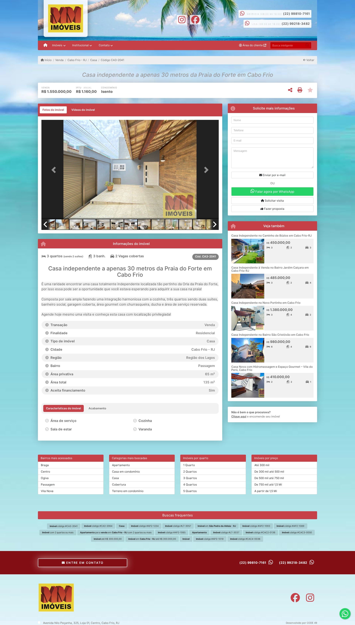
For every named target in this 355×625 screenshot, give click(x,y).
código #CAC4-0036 (245, 539)
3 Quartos (190, 478)
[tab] (53, 109)
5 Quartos (190, 491)
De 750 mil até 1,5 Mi (268, 484)
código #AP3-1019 (210, 539)
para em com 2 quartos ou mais (115, 532)
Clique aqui (238, 416)
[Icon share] (181, 19)
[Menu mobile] (45, 45)
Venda (59, 60)
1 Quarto (189, 465)
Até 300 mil (261, 465)
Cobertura (119, 484)
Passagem (48, 484)
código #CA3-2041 (64, 526)
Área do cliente (252, 45)
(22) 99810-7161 (296, 14)
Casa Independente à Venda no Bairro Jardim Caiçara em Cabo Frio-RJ (270, 269)
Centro (45, 471)
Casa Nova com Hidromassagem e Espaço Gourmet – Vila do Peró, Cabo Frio (272, 368)
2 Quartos (190, 471)
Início (48, 60)
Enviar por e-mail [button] (273, 175)
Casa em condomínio (126, 471)
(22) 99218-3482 (296, 24)
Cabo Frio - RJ (76, 60)
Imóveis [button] (57, 45)
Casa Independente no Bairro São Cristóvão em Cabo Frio (270, 334)
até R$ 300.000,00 (108, 539)
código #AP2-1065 (171, 532)
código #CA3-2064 (98, 526)
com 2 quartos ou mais (57, 532)
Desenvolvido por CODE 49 (301, 622)
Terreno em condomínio (127, 491)
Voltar (310, 60)
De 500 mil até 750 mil (269, 478)
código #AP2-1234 (145, 526)
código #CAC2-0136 (260, 532)
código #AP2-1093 (256, 526)
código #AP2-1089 (290, 526)
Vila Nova (47, 491)
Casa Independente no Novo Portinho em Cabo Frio (265, 302)
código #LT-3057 (178, 526)
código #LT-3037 (226, 532)
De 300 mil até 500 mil (269, 471)
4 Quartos (190, 484)
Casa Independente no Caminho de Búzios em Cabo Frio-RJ (271, 235)
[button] (54, 169)
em (217, 526)
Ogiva (45, 478)
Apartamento (121, 465)
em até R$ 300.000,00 (152, 539)
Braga (45, 465)
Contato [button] (104, 45)
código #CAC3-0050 (297, 532)
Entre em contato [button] (84, 563)
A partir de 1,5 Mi (265, 491)
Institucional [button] (80, 45)
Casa (93, 60)
